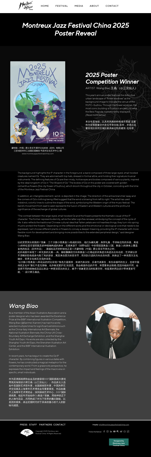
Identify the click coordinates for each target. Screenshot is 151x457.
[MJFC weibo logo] (121, 431)
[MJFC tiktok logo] (128, 431)
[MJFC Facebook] (104, 431)
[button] (62, 5)
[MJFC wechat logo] (117, 431)
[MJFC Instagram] (107, 431)
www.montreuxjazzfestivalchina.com (38, 153)
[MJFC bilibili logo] (124, 431)
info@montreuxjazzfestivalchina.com (114, 424)
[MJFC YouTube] (114, 431)
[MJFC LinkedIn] (111, 431)
